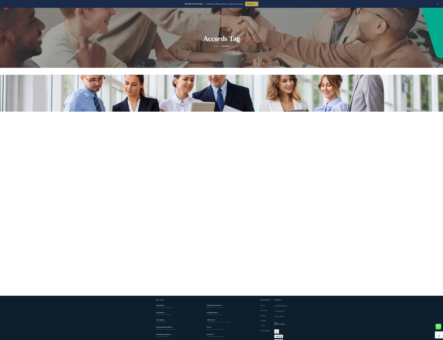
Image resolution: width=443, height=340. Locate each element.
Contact (262, 326)
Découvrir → (251, 4)
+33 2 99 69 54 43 (279, 311)
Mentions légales (265, 330)
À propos (263, 315)
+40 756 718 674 (279, 317)
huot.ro (209, 327)
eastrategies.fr (160, 305)
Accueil (262, 305)
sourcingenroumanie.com (163, 334)
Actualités (263, 320)
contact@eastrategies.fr (280, 306)
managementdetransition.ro (164, 327)
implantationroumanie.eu (214, 305)
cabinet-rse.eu (211, 320)
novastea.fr (210, 334)
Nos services (264, 310)
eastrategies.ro (160, 312)
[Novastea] (276, 331)
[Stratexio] (278, 336)
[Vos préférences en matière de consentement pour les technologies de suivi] (439, 336)
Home (216, 46)
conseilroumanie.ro (212, 312)
